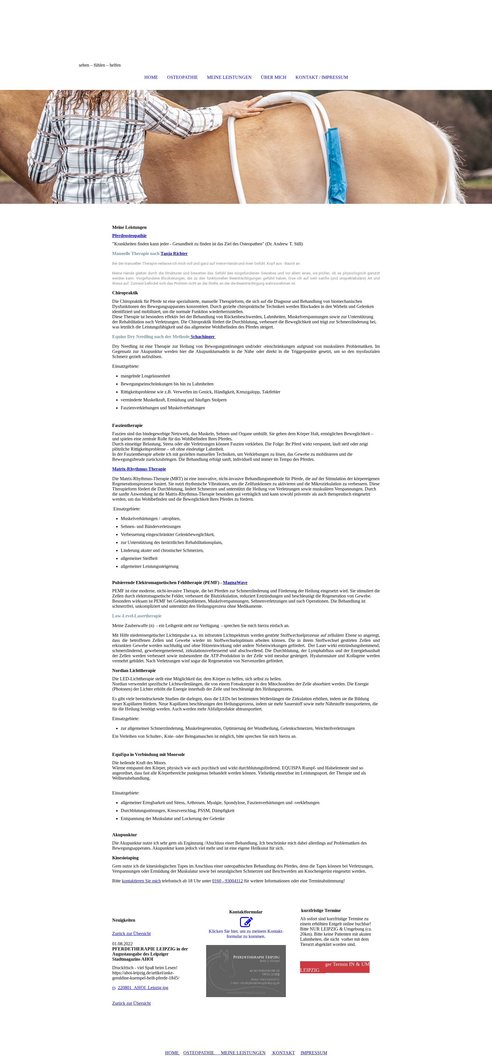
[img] (246, 28)
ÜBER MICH (273, 77)
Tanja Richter (174, 253)
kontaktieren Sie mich (141, 880)
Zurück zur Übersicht (131, 933)
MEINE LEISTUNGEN (229, 77)
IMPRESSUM (314, 1052)
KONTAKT (283, 1052)
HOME (151, 77)
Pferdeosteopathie (129, 235)
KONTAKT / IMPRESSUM (322, 77)
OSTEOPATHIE (182, 77)
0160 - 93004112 (227, 880)
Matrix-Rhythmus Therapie (139, 469)
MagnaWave (235, 582)
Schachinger (203, 336)
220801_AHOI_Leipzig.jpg (143, 987)
